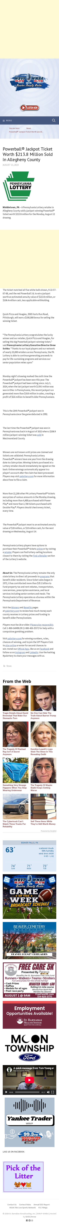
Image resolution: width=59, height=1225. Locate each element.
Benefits (28, 607)
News (9, 665)
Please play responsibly (41, 624)
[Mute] (48, 1092)
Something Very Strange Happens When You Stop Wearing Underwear (15, 787)
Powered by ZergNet (48, 831)
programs (45, 576)
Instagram (20, 652)
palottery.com (26, 476)
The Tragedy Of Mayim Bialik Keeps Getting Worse (41, 787)
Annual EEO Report (42, 1204)
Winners (15, 607)
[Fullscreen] (52, 1092)
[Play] (6, 1092)
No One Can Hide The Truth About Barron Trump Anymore (43, 715)
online (40, 548)
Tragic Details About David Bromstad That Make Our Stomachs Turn (15, 715)
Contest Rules (25, 1204)
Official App (23, 648)
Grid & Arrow (31, 1216)
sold (39, 434)
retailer (8, 552)
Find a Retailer (40, 555)
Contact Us (12, 1204)
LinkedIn (34, 652)
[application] (29, 1080)
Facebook (44, 648)
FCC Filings (42, 1207)
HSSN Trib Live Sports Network (22, 1207)
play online (10, 645)
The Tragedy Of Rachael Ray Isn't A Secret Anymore (14, 751)
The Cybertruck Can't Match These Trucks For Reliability (14, 824)
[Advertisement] (29, 29)
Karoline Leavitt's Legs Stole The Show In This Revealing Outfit (42, 751)
